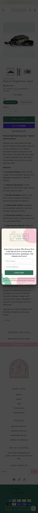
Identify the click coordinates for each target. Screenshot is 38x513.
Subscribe (19, 273)
